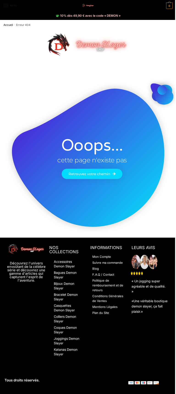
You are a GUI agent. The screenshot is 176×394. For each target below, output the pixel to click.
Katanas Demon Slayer (65, 352)
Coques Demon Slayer (65, 330)
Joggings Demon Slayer (66, 341)
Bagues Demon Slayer (65, 275)
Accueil (8, 25)
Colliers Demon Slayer (65, 319)
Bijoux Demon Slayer (64, 286)
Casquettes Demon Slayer (64, 308)
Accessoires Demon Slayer (64, 264)
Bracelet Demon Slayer (66, 297)
